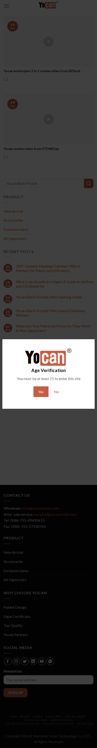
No (56, 391)
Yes (41, 391)
